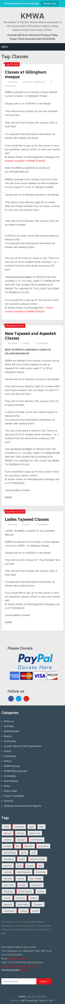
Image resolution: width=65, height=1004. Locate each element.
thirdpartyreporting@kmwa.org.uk (19, 966)
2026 (6, 826)
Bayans (8, 736)
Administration (11, 731)
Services (8, 800)
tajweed (8, 904)
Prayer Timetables (14, 795)
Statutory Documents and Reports (22, 805)
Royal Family (25, 891)
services (20, 897)
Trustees (38, 904)
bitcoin (20, 833)
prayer (22, 885)
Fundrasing (10, 756)
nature (20, 878)
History (8, 761)
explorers (43, 846)
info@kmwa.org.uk (18, 958)
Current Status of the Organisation (22, 746)
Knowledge (10, 775)
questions (36, 885)
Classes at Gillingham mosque (25, 74)
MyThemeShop (29, 1000)
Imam (22, 859)
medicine (41, 872)
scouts (7, 897)
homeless (9, 859)
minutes (8, 878)
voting (23, 910)
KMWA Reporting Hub (15, 771)
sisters (33, 897)
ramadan (8, 891)
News (7, 785)
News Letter (10, 790)
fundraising (10, 852)
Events (25, 343)
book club (34, 833)
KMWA (32, 16)
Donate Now (49, 3)
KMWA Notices (12, 766)
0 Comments (41, 343)
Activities (27, 81)
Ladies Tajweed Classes (27, 519)
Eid (17, 846)
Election (28, 846)
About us (9, 721)
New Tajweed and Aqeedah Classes (30, 335)
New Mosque (11, 780)
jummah (8, 865)
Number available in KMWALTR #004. (25, 160)
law (40, 865)
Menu (4, 46)
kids (19, 865)
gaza (23, 852)
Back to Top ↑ (47, 1000)
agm (31, 826)
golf (34, 852)
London (8, 872)
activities (19, 826)
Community (39, 81)
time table (22, 904)
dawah (7, 846)
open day (9, 885)
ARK (41, 826)
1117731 (24, 969)
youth (35, 910)
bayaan (8, 833)
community (36, 839)
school (40, 891)
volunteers (9, 910)
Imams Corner (37, 859)
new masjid (35, 878)
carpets (8, 839)
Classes (21, 839)
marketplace (23, 872)
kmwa (14, 81)
